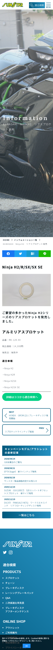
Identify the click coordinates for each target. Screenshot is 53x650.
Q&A (7, 598)
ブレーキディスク (14, 588)
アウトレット (12, 627)
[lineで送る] (45, 253)
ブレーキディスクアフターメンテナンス (17, 609)
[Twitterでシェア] (20, 253)
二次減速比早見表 (14, 603)
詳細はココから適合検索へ (22, 397)
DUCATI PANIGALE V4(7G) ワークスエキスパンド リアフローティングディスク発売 (25, 502)
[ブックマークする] (32, 253)
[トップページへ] (11, 5)
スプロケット (12, 578)
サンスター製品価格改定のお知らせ (20, 479)
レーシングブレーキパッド (19, 593)
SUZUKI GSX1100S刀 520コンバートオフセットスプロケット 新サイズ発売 (26, 490)
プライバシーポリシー (18, 640)
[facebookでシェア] (8, 253)
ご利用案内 (11, 632)
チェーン (10, 583)
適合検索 (9, 564)
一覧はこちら (26, 515)
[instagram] (11, 553)
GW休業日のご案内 (13, 460)
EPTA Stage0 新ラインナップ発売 (20, 470)
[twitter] (5, 553)
